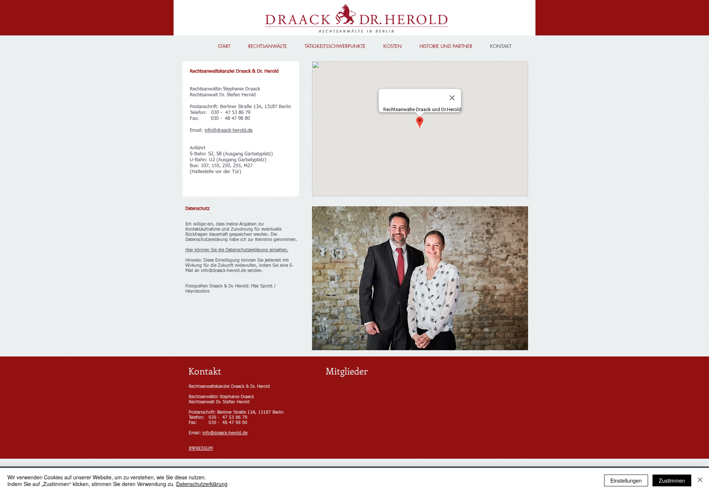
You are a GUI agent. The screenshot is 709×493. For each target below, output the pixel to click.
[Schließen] (700, 480)
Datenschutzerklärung (201, 483)
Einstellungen (626, 480)
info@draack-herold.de (229, 130)
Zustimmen (672, 480)
